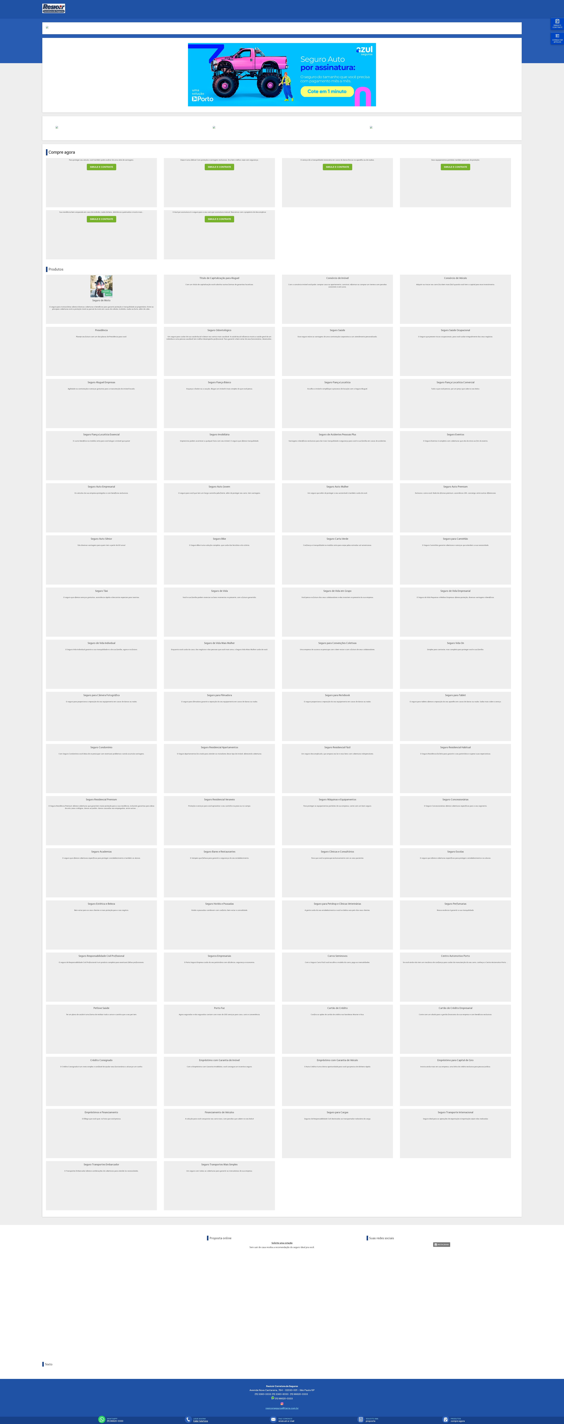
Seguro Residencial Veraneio (219, 799)
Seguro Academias (101, 851)
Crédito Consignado (101, 1060)
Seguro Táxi (101, 590)
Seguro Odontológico (219, 330)
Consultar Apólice (557, 41)
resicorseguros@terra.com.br (282, 1408)
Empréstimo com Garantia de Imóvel (219, 1060)
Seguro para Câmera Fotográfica (101, 695)
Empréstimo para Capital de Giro (455, 1060)
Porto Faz (219, 1008)
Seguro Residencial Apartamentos (219, 747)
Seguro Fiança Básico (219, 382)
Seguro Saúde (337, 330)
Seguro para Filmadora (219, 695)
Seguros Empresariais (219, 955)
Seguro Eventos (455, 434)
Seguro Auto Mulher (338, 486)
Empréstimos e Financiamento (101, 1112)
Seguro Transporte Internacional (455, 1112)
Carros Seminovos (337, 955)
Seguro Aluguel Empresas (101, 382)
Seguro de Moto (101, 300)
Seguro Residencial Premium (101, 799)
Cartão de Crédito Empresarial (455, 1008)
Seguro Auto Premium (455, 486)
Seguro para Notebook (337, 695)
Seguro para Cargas (337, 1112)
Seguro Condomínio (101, 747)
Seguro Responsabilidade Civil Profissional (101, 955)
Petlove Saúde (101, 1008)
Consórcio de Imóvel (337, 278)
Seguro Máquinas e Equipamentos (337, 799)
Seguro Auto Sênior (101, 538)
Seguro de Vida (219, 590)
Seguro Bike (219, 538)
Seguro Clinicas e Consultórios (337, 851)
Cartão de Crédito (337, 1008)
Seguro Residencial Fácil (337, 747)
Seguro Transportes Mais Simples (219, 1164)
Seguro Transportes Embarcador (101, 1164)
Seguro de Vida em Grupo (337, 590)
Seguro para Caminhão (455, 538)
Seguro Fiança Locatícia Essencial (101, 434)
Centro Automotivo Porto (455, 955)
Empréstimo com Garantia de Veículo (337, 1060)
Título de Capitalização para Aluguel (219, 278)
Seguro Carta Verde (337, 538)
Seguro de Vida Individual (101, 643)
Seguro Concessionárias (455, 799)
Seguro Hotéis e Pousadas (219, 903)
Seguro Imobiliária (219, 434)
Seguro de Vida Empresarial (455, 590)
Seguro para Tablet (455, 695)
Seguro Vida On (455, 643)
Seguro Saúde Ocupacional (455, 330)
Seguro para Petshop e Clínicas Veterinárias (337, 903)
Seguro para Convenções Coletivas (337, 643)
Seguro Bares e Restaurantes (219, 851)
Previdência (101, 330)
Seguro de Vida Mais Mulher (219, 643)
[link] (441, 1244)
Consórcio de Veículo (455, 278)
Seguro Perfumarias (455, 903)
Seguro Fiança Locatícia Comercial (455, 382)
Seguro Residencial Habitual (455, 747)
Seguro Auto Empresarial (101, 486)
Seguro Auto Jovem (219, 486)
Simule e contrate (557, 26)
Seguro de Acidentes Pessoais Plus (337, 434)
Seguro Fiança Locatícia (337, 382)
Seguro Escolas (455, 851)
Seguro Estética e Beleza (101, 903)
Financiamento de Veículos (219, 1112)
